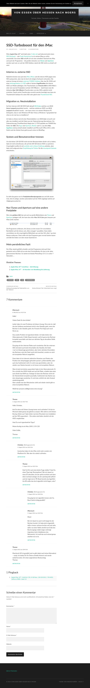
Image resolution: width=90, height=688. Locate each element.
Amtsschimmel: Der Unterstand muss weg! (44, 287)
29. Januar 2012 (11, 49)
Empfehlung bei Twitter (30, 148)
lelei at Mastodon (11, 671)
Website (8, 644)
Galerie (22, 33)
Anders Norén (72, 681)
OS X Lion (37, 106)
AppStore (9, 128)
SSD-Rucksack (11, 56)
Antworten (16, 392)
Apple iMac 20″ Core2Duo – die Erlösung (24, 267)
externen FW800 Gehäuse (31, 81)
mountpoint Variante (49, 148)
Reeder (34, 125)
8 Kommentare (33, 49)
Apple (11, 276)
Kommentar (10, 606)
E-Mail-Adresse (11, 635)
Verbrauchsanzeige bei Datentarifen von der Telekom (17, 288)
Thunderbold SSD (46, 94)
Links (31, 33)
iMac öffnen (30, 77)
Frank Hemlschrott (26, 56)
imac (17, 280)
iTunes (42, 61)
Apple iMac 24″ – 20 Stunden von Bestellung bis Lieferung (30, 269)
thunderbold (30, 280)
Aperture (51, 61)
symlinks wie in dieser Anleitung (34, 146)
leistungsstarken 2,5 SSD (18, 83)
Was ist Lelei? (11, 33)
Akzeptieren (78, 3)
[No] (88, 3)
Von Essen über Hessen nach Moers (45, 12)
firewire (10, 280)
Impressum (40, 33)
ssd (22, 280)
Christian (22, 49)
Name (8, 626)
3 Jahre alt (34, 54)
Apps (20, 125)
